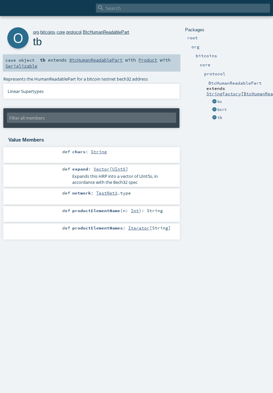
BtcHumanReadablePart (106, 32)
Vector (102, 169)
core (61, 32)
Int (135, 210)
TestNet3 (107, 193)
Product (147, 60)
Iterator (138, 227)
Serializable (21, 66)
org (36, 32)
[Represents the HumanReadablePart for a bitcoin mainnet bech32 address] (214, 102)
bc (219, 101)
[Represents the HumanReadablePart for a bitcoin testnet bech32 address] (214, 118)
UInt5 (119, 169)
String (99, 151)
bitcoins (47, 32)
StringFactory (223, 93)
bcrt (222, 109)
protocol (74, 32)
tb (219, 117)
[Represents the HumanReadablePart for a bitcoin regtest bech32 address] (214, 110)
